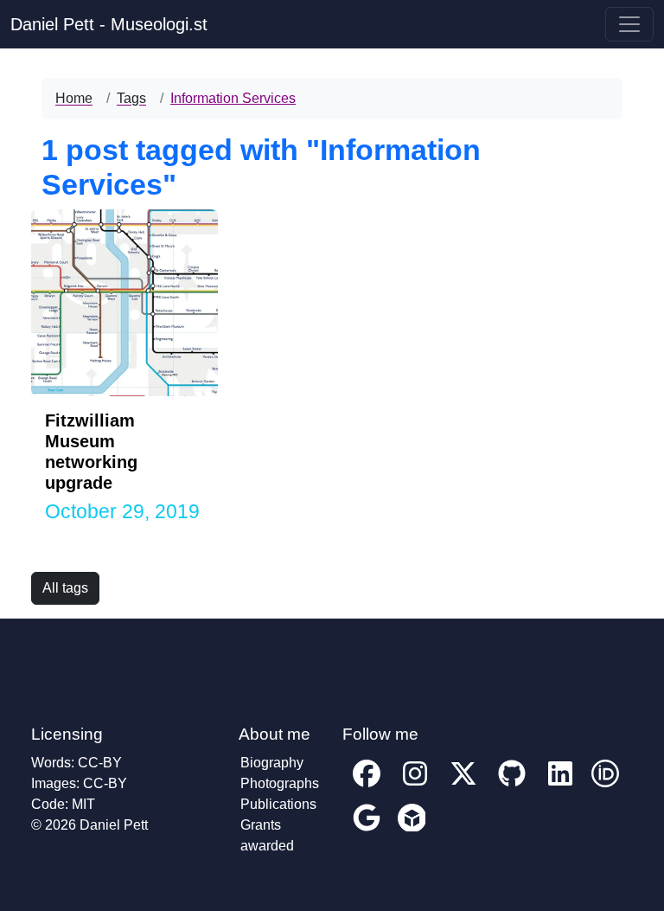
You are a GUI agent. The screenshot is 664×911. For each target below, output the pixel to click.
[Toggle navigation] (629, 24)
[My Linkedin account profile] (560, 786)
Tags (131, 98)
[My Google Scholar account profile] (366, 830)
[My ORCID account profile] (605, 786)
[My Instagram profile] (415, 786)
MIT (83, 804)
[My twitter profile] (463, 786)
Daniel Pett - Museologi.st (109, 24)
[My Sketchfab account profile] (411, 830)
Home (74, 98)
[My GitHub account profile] (512, 786)
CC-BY (100, 762)
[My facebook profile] (366, 786)
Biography (271, 762)
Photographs (279, 783)
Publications (278, 804)
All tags (65, 588)
